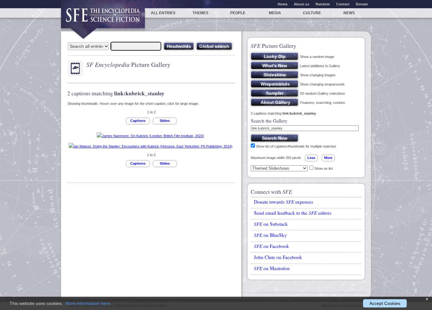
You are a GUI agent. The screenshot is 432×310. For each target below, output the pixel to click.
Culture (312, 13)
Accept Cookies (384, 303)
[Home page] (103, 18)
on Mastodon (272, 268)
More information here (87, 303)
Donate (362, 4)
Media (275, 13)
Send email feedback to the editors (292, 213)
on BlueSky (270, 235)
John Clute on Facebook (278, 257)
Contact (342, 4)
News (349, 13)
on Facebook (271, 246)
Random (323, 4)
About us (301, 4)
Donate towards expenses (283, 202)
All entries (163, 13)
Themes (200, 13)
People (237, 13)
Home (282, 4)
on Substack (271, 224)
